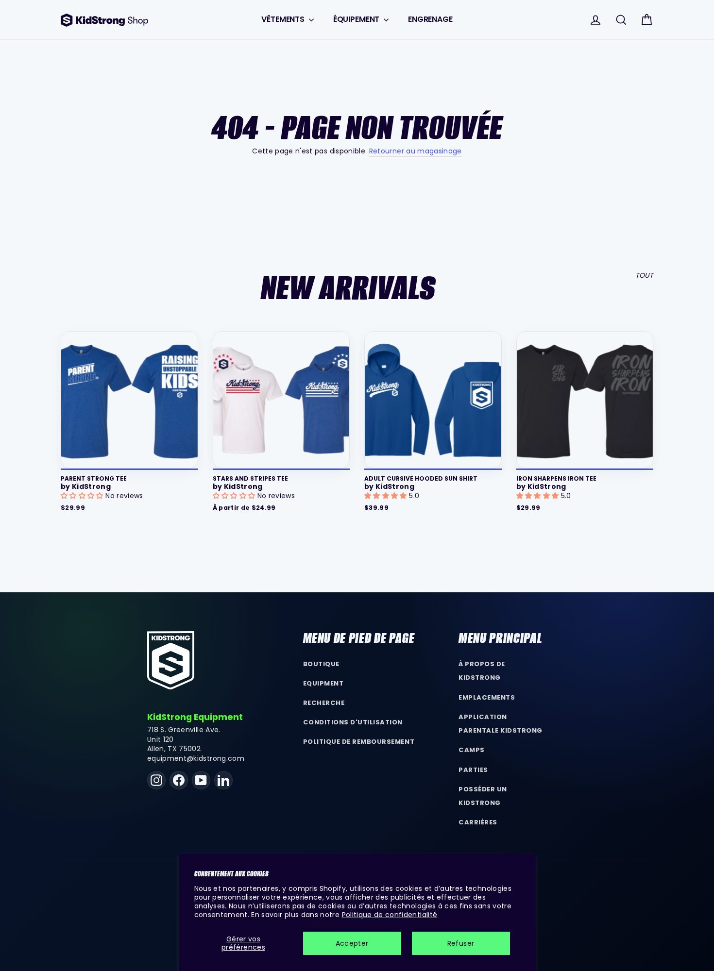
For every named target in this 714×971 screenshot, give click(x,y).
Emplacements (487, 697)
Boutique (321, 664)
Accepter (352, 943)
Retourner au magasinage (415, 151)
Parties (473, 769)
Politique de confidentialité (390, 915)
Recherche (324, 702)
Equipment (323, 683)
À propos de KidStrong (482, 671)
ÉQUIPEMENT (357, 19)
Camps (472, 749)
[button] (83, 496)
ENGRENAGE (430, 19)
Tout (644, 275)
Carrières (478, 822)
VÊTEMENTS (283, 19)
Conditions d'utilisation (353, 722)
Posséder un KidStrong (483, 796)
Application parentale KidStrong (501, 724)
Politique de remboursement (359, 741)
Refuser (460, 943)
